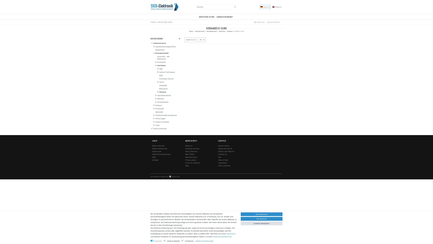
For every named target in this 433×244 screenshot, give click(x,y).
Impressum (156, 151)
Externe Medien (173, 241)
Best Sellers (190, 154)
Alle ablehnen (261, 219)
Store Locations (224, 166)
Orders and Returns (226, 151)
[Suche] (235, 7)
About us (188, 146)
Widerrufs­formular (159, 149)
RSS (219, 157)
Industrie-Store (206, 17)
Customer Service (192, 149)
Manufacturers (191, 157)
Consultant (222, 163)
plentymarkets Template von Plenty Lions (165, 176)
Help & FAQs (223, 160)
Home (191, 31)
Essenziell (158, 241)
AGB (154, 157)
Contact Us (222, 154)
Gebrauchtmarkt (225, 17)
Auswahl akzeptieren (261, 223)
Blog (187, 166)
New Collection (191, 151)
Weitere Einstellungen (205, 241)
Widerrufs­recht (158, 146)
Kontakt (155, 160)
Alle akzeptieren (262, 214)
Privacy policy (190, 160)
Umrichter (221, 31)
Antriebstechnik (211, 31)
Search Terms (223, 146)
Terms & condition (192, 163)
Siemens (230, 31)
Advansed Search (225, 149)
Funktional (189, 241)
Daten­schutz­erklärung (161, 154)
